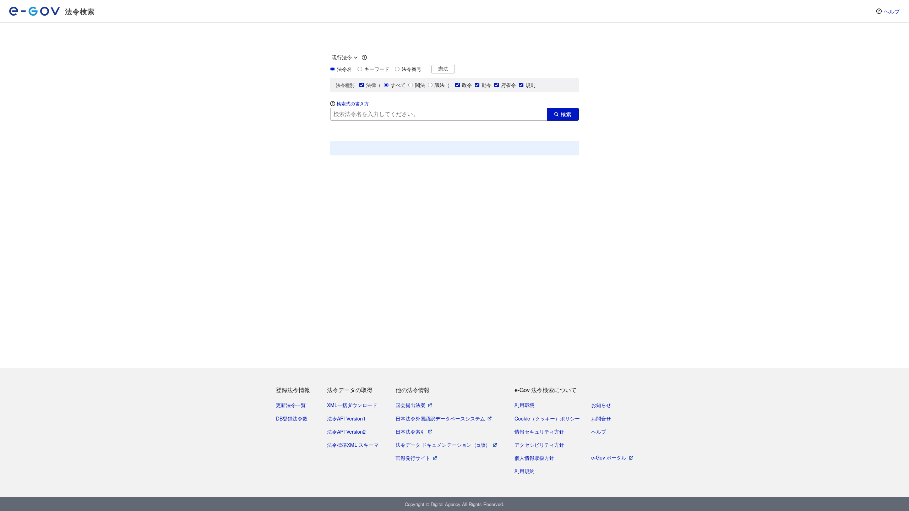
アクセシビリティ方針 (539, 444)
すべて (398, 84)
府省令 (508, 84)
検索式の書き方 (353, 103)
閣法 (420, 84)
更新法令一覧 (291, 404)
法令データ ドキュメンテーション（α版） (443, 444)
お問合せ (601, 418)
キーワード (376, 68)
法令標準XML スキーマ (353, 444)
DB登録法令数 (291, 418)
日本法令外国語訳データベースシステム (440, 418)
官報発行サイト (413, 457)
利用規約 (524, 470)
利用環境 (524, 404)
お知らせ (601, 404)
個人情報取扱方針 (534, 457)
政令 (467, 84)
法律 (371, 84)
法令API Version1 (346, 418)
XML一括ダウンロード (352, 404)
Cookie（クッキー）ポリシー (547, 418)
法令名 (344, 68)
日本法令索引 (410, 431)
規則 (530, 84)
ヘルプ (892, 11)
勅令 (486, 84)
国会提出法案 (410, 404)
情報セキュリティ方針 (539, 431)
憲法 (443, 68)
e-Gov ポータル (608, 457)
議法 (440, 84)
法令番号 (411, 68)
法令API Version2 (346, 431)
